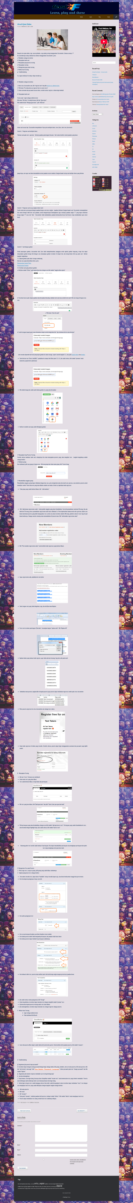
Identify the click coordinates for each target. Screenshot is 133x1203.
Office (93, 144)
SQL (46, 1188)
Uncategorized (95, 164)
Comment (19, 1125)
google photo (75, 354)
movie (59, 1185)
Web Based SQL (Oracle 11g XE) (106, 96)
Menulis (94, 139)
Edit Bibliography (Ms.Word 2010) (108, 94)
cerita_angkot (39, 1183)
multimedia (20, 1188)
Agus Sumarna (95, 96)
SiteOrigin (65, 1197)
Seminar (94, 157)
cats (33, 1183)
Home (81, 17)
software (44, 1188)
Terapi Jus (94, 74)
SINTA (42, 1188)
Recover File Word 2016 (97, 80)
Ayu (93, 123)
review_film (35, 1188)
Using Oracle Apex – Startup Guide (99, 72)
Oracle (23, 1188)
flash (32, 26)
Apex (27, 1183)
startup (48, 1188)
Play (100, 17)
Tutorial (24, 1102)
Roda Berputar (95, 77)
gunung (38, 1186)
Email (18, 1150)
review (93, 154)
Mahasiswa (94, 136)
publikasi (28, 1188)
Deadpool (56, 1183)
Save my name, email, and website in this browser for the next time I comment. (78, 1161)
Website (19, 1155)
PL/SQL (25, 1188)
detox (59, 1183)
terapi (51, 1188)
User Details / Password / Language (47, 1069)
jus (51, 1186)
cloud (50, 1183)
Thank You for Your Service (24, 1110)
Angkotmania (23, 1183)
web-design (94, 167)
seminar (39, 1188)
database (94, 131)
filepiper (26, 1186)
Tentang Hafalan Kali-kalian (103, 99)
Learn (90, 17)
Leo (55, 1186)
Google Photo (34, 1186)
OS (93, 146)
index (41, 1186)
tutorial (53, 1188)
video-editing (62, 1188)
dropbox (83, 354)
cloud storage (53, 1183)
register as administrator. (53, 85)
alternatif (19, 1183)
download (61, 1183)
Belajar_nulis (30, 1183)
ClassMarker (32, 1102)
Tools (22, 1102)
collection (94, 126)
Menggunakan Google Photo (24, 263)
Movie (93, 141)
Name (18, 1145)
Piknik (93, 151)
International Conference (46, 1186)
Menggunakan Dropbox (22, 265)
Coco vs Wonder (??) (82, 1110)
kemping (53, 1186)
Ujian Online (36, 1102)
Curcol (93, 128)
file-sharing (23, 1186)
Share (108, 17)
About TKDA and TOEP (104, 102)
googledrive (30, 1186)
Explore (94, 133)
